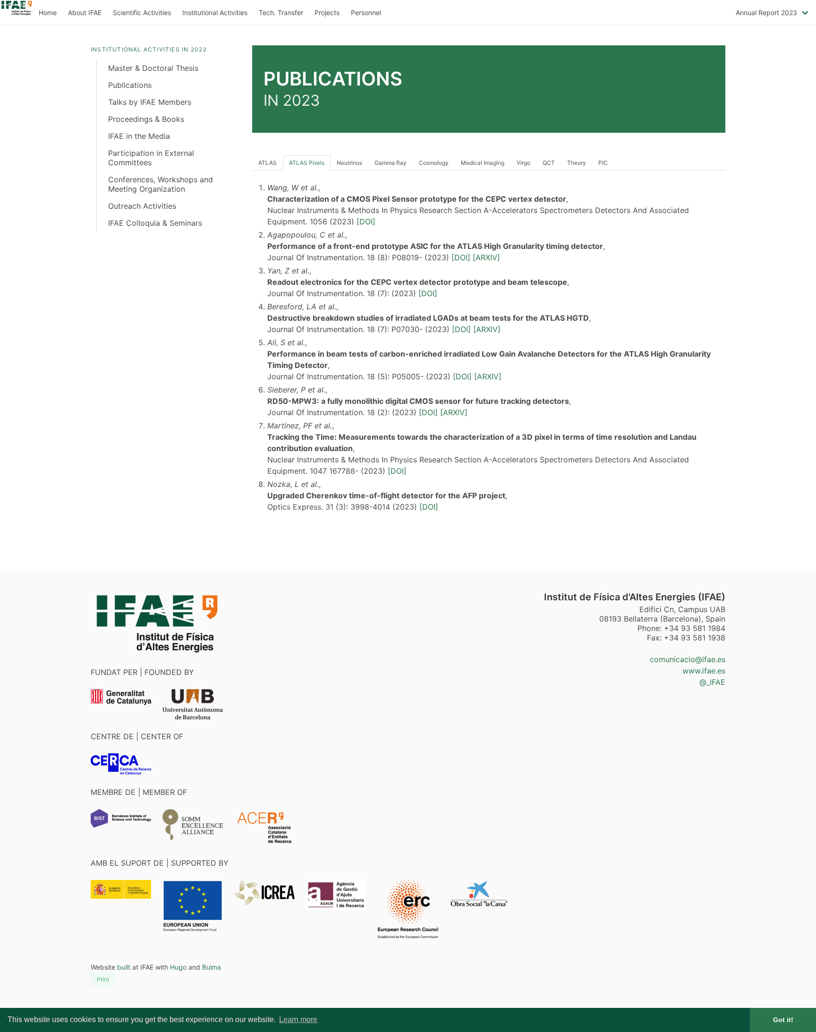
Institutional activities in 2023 (149, 49)
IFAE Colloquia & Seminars (155, 223)
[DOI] (366, 221)
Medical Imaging (482, 162)
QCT (549, 162)
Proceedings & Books (146, 119)
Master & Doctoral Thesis (153, 68)
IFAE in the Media (139, 136)
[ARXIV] (486, 257)
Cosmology (434, 162)
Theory (576, 162)
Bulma (211, 967)
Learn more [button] (298, 1019)
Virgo (523, 162)
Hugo (178, 967)
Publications (130, 85)
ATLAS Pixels (306, 162)
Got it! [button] (783, 1019)
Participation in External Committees (151, 157)
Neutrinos (349, 162)
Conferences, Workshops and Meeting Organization (160, 184)
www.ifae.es (703, 670)
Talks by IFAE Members (149, 102)
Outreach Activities (142, 206)
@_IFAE (712, 682)
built (123, 967)
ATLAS (267, 162)
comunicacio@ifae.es (687, 659)
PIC (603, 162)
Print (103, 979)
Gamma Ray (390, 162)
